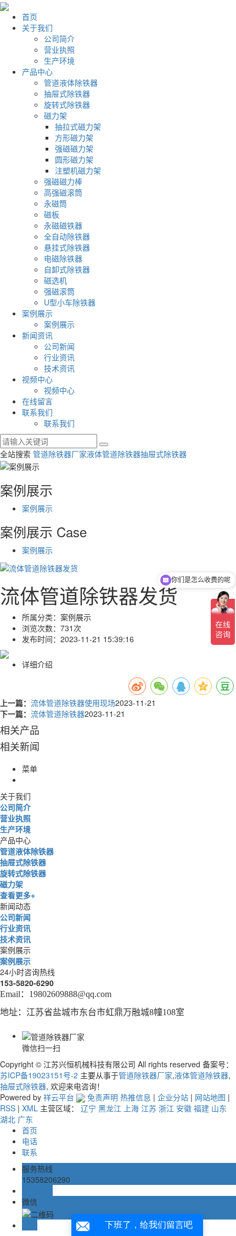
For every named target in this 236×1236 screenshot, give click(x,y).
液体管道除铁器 (114, 453)
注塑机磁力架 (78, 170)
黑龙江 (109, 1108)
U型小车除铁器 (69, 302)
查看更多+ (17, 894)
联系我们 (37, 412)
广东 (25, 1118)
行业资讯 (59, 357)
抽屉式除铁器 (67, 93)
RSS (7, 1108)
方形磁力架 (74, 137)
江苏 (148, 1108)
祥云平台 (58, 1097)
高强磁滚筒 (63, 192)
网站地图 (210, 1097)
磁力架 (55, 115)
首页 (29, 16)
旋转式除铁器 (67, 104)
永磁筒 (55, 203)
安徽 (184, 1108)
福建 (201, 1108)
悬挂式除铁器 (67, 247)
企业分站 (173, 1097)
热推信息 (135, 1097)
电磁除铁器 (63, 258)
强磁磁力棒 (63, 181)
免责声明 (102, 1097)
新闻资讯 (37, 335)
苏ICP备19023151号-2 (39, 1075)
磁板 (51, 214)
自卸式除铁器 (67, 269)
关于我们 (37, 27)
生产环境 (59, 60)
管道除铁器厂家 (60, 453)
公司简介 (59, 38)
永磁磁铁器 (63, 225)
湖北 (7, 1118)
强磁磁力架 (74, 148)
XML (30, 1108)
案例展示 (37, 313)
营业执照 (59, 49)
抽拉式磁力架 (78, 126)
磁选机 (55, 280)
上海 (131, 1108)
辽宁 (88, 1108)
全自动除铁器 (67, 236)
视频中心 (37, 379)
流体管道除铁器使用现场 (73, 702)
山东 (219, 1108)
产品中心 (37, 71)
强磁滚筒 (59, 291)
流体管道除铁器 (58, 713)
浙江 (166, 1108)
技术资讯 (59, 368)
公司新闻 (59, 346)
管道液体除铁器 (71, 82)
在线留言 (37, 401)
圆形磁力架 (74, 159)
